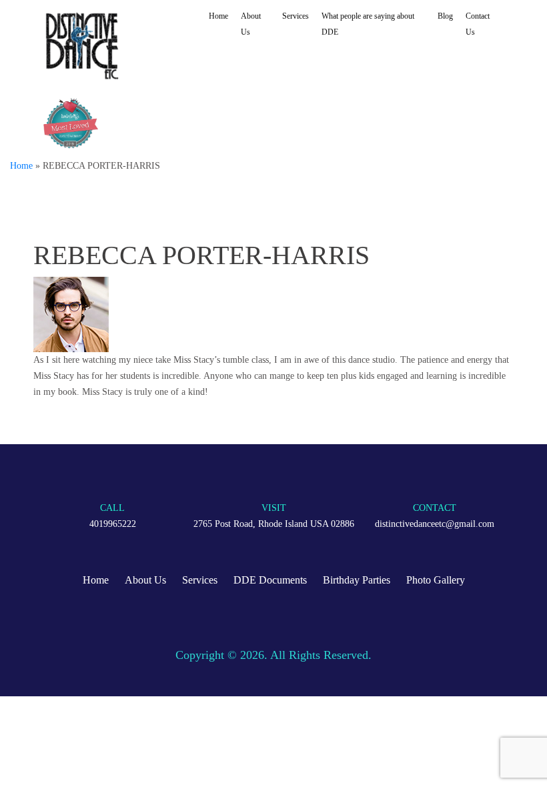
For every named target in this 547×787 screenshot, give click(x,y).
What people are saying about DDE (368, 24)
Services (295, 16)
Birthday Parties (356, 580)
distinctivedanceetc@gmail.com (434, 524)
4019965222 (112, 524)
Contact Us (478, 24)
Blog (445, 16)
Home (218, 16)
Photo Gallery (435, 580)
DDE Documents (270, 580)
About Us (251, 24)
